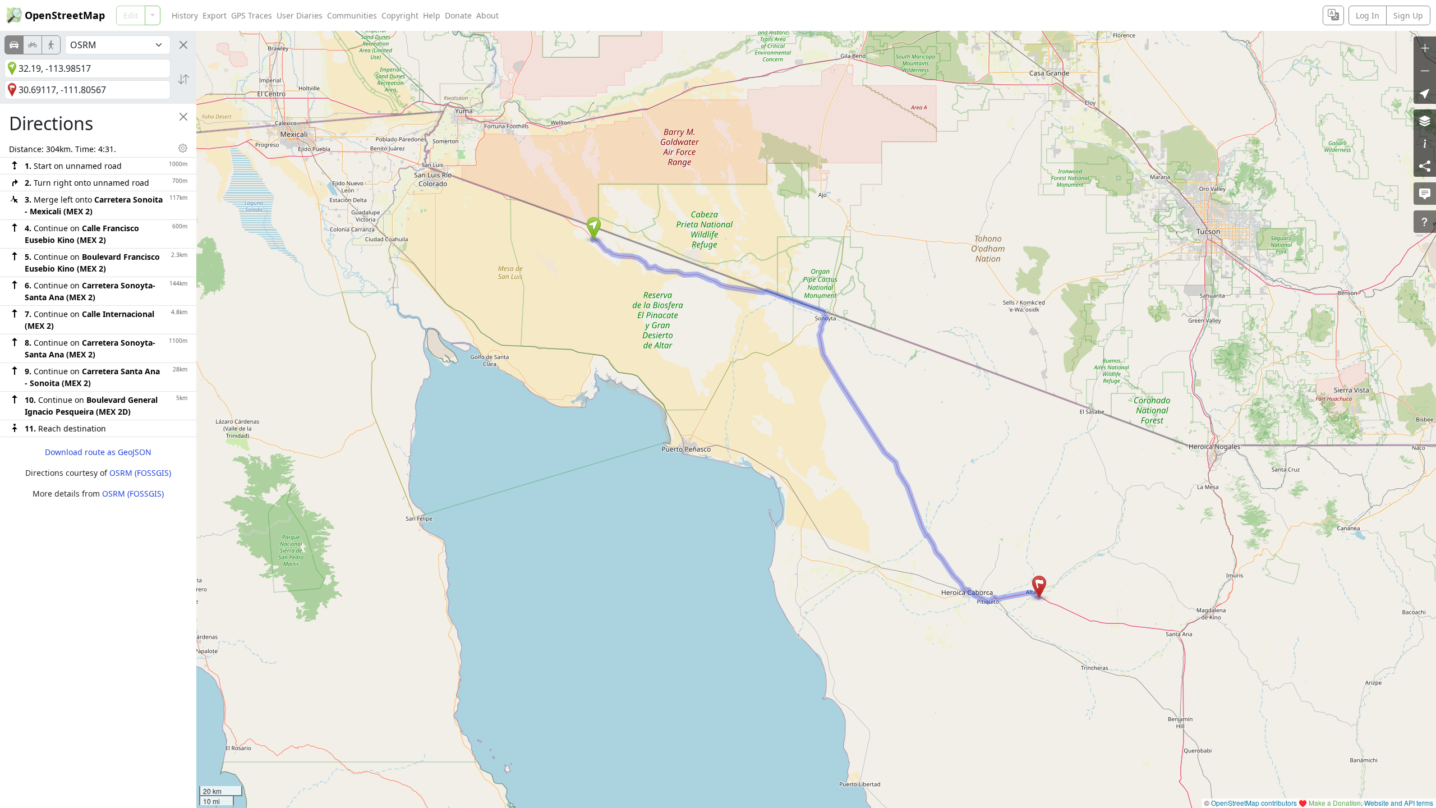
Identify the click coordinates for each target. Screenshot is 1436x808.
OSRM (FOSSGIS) (140, 472)
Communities (352, 15)
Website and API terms (1398, 802)
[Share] (1425, 165)
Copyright (399, 15)
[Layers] (1425, 120)
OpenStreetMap (65, 15)
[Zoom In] (1425, 47)
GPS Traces (251, 15)
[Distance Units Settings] (183, 148)
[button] (594, 228)
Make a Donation (1335, 802)
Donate (458, 15)
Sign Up (1408, 15)
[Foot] (51, 44)
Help (431, 15)
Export (214, 15)
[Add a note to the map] (1425, 193)
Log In (1367, 15)
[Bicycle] (32, 44)
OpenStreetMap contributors (1254, 802)
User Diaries (300, 15)
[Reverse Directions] (183, 79)
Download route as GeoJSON (98, 452)
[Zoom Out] (1425, 70)
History (185, 15)
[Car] (14, 44)
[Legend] (1425, 143)
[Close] (183, 44)
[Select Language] (1333, 15)
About (487, 15)
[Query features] (1425, 221)
